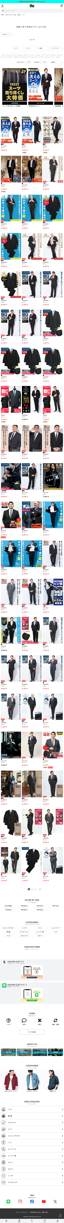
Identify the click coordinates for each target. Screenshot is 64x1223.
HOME (2, 14)
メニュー (6, 1222)
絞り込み (60, 1216)
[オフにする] (28, 62)
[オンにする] (44, 62)
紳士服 (19, 14)
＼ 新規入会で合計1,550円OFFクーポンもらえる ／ (32, 1)
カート (61, 7)
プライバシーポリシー (22, 1212)
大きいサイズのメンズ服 (11, 14)
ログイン (2, 7)
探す (32, 1222)
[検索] (3, 11)
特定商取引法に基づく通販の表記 (39, 1212)
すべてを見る (32, 1032)
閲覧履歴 (19, 1222)
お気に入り (44, 1222)
